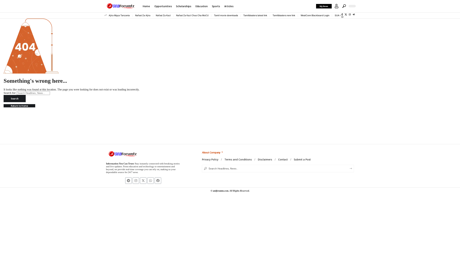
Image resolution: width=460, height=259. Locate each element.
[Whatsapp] (150, 180)
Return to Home (19, 105)
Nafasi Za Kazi (163, 15)
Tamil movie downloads (226, 15)
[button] (336, 6)
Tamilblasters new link (284, 15)
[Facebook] (342, 14)
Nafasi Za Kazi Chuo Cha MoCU (192, 15)
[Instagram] (350, 14)
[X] (346, 14)
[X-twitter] (143, 180)
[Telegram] (353, 14)
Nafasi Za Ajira (142, 15)
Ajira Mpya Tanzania (119, 15)
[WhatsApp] (342, 17)
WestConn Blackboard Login (315, 15)
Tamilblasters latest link (255, 15)
